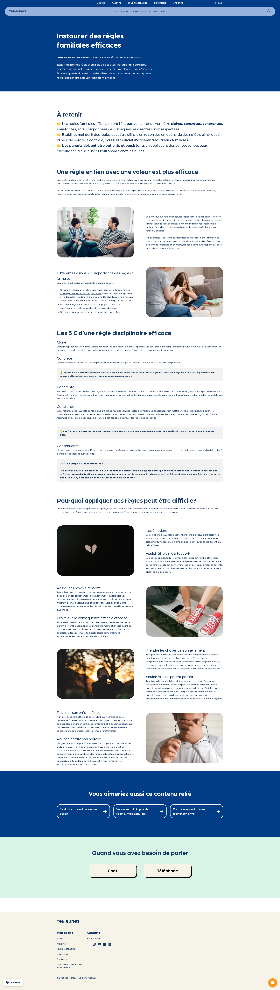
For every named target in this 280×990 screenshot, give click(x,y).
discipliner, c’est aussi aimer (94, 312)
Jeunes (101, 3)
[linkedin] (110, 944)
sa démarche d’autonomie (86, 730)
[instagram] (94, 944)
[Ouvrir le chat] (272, 982)
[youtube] (99, 944)
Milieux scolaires (137, 3)
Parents (116, 3)
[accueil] (72, 921)
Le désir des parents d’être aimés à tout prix (169, 557)
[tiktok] (104, 944)
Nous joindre (94, 938)
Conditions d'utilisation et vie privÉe (69, 966)
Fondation (160, 3)
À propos (178, 3)
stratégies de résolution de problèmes (81, 293)
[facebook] (89, 944)
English (219, 3)
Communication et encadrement (74, 57)
